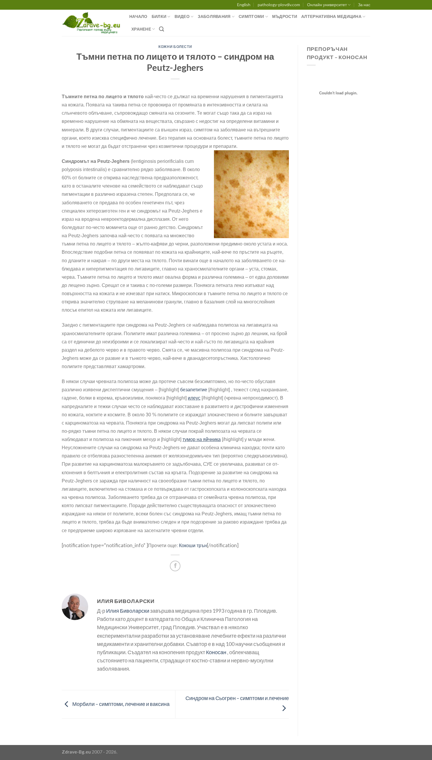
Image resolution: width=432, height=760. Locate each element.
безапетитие (193, 389)
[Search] (161, 29)
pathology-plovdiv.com (279, 4)
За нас (364, 4)
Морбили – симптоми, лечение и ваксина (120, 704)
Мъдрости (284, 16)
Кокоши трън (193, 545)
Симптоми (251, 16)
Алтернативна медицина (331, 16)
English (243, 4)
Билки (159, 16)
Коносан (216, 652)
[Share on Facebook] (175, 566)
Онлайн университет (327, 4)
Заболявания (214, 16)
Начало (138, 16)
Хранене (141, 28)
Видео (182, 16)
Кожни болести (175, 46)
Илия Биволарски (127, 611)
